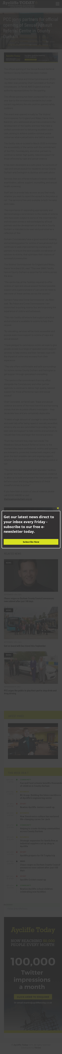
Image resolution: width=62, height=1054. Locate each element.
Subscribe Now (31, 541)
